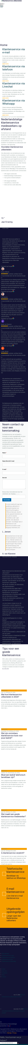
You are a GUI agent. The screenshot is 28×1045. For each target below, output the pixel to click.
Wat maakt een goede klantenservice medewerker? (13, 815)
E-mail (4, 469)
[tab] (14, 572)
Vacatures (4, 973)
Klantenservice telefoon (8, 957)
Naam (4, 453)
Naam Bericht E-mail (8, 461)
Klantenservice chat (7, 959)
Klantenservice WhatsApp (9, 961)
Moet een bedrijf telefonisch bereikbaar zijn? (13, 776)
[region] (14, 26)
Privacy (15, 1033)
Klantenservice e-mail (8, 955)
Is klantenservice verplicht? (12, 853)
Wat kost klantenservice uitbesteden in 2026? (11, 695)
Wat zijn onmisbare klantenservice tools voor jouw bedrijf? (12, 735)
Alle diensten (5, 953)
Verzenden (7, 500)
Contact (4, 977)
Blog (3, 975)
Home (3, 969)
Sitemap (9, 1033)
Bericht (4, 477)
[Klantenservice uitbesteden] (14, 1)
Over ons (4, 971)
